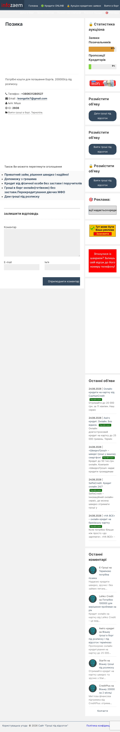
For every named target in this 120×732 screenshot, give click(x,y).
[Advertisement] (42, 52)
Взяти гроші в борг (19, 112)
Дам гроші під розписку (22, 196)
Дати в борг (27, 12)
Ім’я (47, 262)
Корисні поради (93, 12)
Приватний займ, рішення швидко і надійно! (36, 174)
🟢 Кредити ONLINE (52, 5)
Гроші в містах (45, 12)
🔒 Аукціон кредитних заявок (84, 5)
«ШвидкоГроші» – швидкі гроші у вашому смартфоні (102, 454)
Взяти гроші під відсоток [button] (103, 149)
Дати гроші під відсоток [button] (102, 116)
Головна (33, 5)
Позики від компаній (69, 12)
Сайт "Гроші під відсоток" (53, 725)
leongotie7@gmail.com (32, 98)
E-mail (8, 262)
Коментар (10, 227)
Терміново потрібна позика (100, 575)
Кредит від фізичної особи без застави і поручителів (43, 183)
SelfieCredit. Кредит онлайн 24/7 (100, 486)
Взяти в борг (111, 5)
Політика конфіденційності (102, 725)
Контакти (102, 710)
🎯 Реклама (112, 12)
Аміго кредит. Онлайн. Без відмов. (100, 421)
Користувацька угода (14, 725)
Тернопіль (37, 112)
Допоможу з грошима (20, 179)
